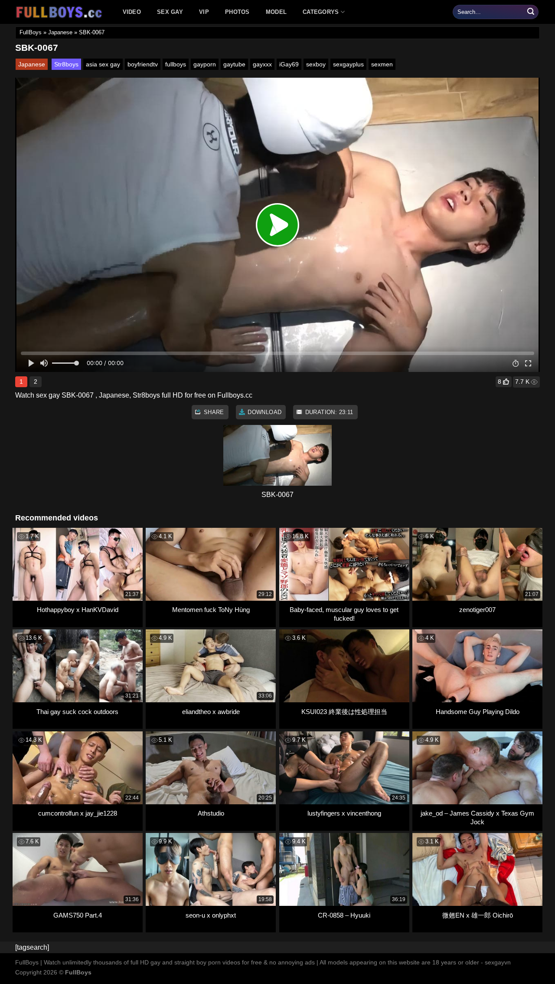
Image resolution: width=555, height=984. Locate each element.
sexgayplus (348, 64)
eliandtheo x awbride (211, 711)
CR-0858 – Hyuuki (344, 915)
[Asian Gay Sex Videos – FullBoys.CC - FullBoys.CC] (60, 12)
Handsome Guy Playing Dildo (477, 711)
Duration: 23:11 (328, 412)
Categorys (321, 12)
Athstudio (211, 813)
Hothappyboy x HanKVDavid (77, 609)
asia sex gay (103, 64)
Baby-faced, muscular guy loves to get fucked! (344, 614)
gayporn (204, 64)
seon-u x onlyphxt (211, 915)
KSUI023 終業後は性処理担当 (344, 711)
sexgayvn (498, 962)
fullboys (175, 64)
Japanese (60, 32)
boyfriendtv (142, 64)
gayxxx (262, 64)
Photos (237, 12)
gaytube (234, 64)
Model (276, 12)
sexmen (382, 64)
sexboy (316, 64)
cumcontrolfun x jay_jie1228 (77, 813)
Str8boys (66, 64)
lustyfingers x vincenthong (344, 813)
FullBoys (31, 32)
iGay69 (289, 64)
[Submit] (530, 12)
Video (132, 12)
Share (213, 412)
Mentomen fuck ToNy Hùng (211, 609)
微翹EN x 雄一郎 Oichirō (477, 915)
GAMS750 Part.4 (77, 915)
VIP (204, 12)
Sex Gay (170, 12)
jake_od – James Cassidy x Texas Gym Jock (477, 818)
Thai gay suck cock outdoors (77, 711)
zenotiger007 (477, 609)
